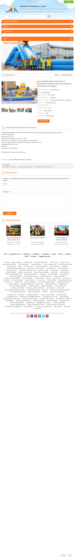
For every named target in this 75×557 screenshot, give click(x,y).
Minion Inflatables (67, 75)
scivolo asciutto (28, 266)
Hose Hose (45, 290)
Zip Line (48, 278)
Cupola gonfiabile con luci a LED (55, 304)
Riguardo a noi (15, 254)
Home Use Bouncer (60, 286)
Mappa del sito (44, 256)
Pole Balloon (37, 308)
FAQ (26, 256)
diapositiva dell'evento (41, 262)
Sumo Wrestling (39, 278)
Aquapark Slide (30, 302)
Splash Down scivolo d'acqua (35, 268)
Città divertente (64, 272)
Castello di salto (64, 262)
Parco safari (6, 280)
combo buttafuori (36, 264)
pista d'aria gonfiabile (30, 282)
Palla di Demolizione (51, 284)
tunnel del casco (51, 268)
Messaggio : (7, 192)
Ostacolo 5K (60, 288)
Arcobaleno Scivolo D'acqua (43, 306)
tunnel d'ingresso (63, 268)
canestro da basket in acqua (47, 282)
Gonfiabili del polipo (39, 300)
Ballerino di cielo (64, 300)
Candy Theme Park (33, 286)
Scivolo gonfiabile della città (14, 274)
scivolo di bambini (54, 266)
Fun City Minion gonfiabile (9, 167)
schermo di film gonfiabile (17, 304)
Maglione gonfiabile (47, 286)
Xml (5, 254)
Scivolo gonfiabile (16, 262)
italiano (69, 2)
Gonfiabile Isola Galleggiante (13, 306)
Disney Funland (51, 280)
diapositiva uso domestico (57, 292)
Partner (33, 256)
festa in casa (39, 284)
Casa (58, 75)
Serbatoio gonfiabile (59, 302)
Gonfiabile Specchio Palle (50, 297)
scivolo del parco (64, 274)
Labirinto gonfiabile (59, 276)
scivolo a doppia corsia (50, 264)
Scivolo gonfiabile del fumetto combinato (20, 159)
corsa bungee (54, 270)
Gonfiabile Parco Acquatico (64, 298)
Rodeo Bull (65, 266)
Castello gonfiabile (23, 264)
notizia (67, 254)
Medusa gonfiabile (52, 300)
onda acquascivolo (11, 270)
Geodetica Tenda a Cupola (29, 298)
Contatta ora (43, 121)
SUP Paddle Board (61, 295)
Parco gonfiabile (52, 274)
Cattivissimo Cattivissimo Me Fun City (44, 167)
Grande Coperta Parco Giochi (35, 304)
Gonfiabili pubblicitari (32, 295)
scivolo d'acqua (27, 262)
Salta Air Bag (18, 282)
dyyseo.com (62, 313)
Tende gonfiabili (64, 297)
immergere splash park (27, 284)
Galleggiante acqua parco (44, 302)
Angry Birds (54, 272)
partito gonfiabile (11, 272)
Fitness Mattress (28, 306)
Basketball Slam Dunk (33, 290)
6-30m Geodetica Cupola (47, 298)
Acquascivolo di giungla (65, 280)
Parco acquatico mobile (65, 264)
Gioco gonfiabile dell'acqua (18, 292)
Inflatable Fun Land (46, 276)
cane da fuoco (66, 278)
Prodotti (27, 254)
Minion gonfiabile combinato (25, 167)
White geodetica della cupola (11, 298)
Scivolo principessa (13, 284)
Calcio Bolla (21, 295)
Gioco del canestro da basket (17, 286)
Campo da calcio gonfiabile (12, 278)
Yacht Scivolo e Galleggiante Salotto (30, 297)
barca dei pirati (41, 280)
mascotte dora (50, 288)
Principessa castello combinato (35, 288)
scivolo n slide (54, 262)
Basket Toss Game (43, 270)
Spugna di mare (11, 266)
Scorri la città (56, 278)
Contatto (45, 254)
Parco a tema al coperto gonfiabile (60, 290)
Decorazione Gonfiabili (47, 295)
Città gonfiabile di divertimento (16, 268)
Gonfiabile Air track (11, 297)
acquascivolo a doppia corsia (27, 270)
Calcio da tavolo (29, 280)
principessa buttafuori (30, 274)
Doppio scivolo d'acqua (25, 272)
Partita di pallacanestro (63, 282)
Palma (20, 266)
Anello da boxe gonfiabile (41, 272)
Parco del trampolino (16, 276)
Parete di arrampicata (34, 292)
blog (53, 254)
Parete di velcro (64, 270)
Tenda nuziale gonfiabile (17, 302)
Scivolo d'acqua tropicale (31, 276)
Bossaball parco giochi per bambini (15, 290)
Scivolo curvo (8, 282)
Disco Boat (67, 306)
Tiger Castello (58, 306)
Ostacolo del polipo (17, 280)
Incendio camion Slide (17, 288)
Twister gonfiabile (27, 278)
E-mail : (5, 184)
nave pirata (42, 274)
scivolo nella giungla (41, 266)
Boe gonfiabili (10, 300)
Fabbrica (36, 254)
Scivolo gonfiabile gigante (23, 300)
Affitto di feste (63, 284)
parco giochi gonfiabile (9, 264)
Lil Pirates (45, 292)
